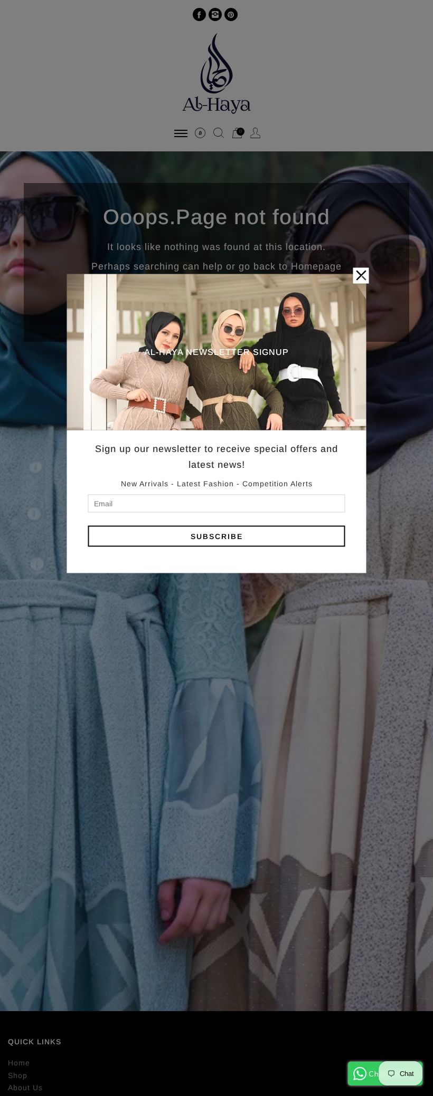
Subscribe (217, 536)
